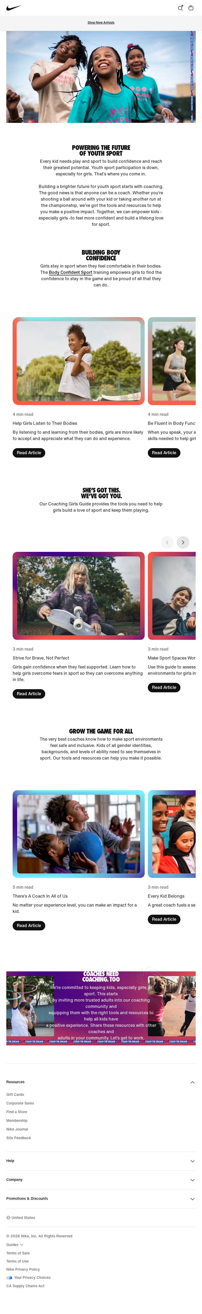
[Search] (180, 8)
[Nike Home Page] (14, 8)
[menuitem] (15, 1245)
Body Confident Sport (70, 272)
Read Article (29, 453)
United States (23, 1218)
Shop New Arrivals (101, 22)
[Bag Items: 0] (191, 8)
